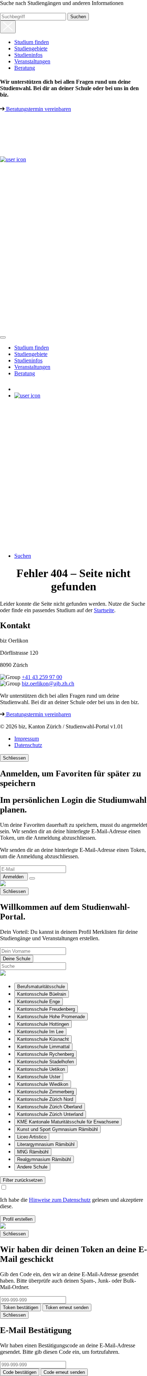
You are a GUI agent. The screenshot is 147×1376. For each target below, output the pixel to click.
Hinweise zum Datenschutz (60, 1200)
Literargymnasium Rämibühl (46, 1144)
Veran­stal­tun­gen (32, 61)
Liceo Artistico (31, 1137)
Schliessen (14, 758)
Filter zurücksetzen (22, 1180)
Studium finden (31, 42)
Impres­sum (26, 739)
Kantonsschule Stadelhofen (45, 1061)
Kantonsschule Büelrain (41, 994)
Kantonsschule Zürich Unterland (50, 1114)
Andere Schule (32, 1167)
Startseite (104, 610)
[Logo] (32, 143)
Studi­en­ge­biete (30, 48)
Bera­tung (24, 68)
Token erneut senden (66, 1307)
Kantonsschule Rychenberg (45, 1054)
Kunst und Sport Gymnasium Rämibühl (57, 1129)
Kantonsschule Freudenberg (46, 1009)
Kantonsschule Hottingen (43, 1024)
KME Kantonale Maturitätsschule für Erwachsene (68, 1121)
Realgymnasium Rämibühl (44, 1159)
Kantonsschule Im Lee (40, 1031)
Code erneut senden (64, 1372)
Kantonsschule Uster (38, 1076)
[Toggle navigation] (3, 337)
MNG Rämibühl (33, 1152)
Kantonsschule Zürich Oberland (49, 1106)
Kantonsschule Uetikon (41, 1069)
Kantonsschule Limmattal (43, 1046)
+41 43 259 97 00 (42, 677)
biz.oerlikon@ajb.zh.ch (48, 683)
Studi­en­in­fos (28, 55)
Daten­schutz (28, 745)
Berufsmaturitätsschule (41, 986)
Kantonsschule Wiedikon (42, 1084)
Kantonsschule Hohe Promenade (51, 1016)
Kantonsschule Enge (38, 1001)
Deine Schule (16, 958)
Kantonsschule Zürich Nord (45, 1099)
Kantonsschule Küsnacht (43, 1039)
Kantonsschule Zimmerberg (45, 1091)
